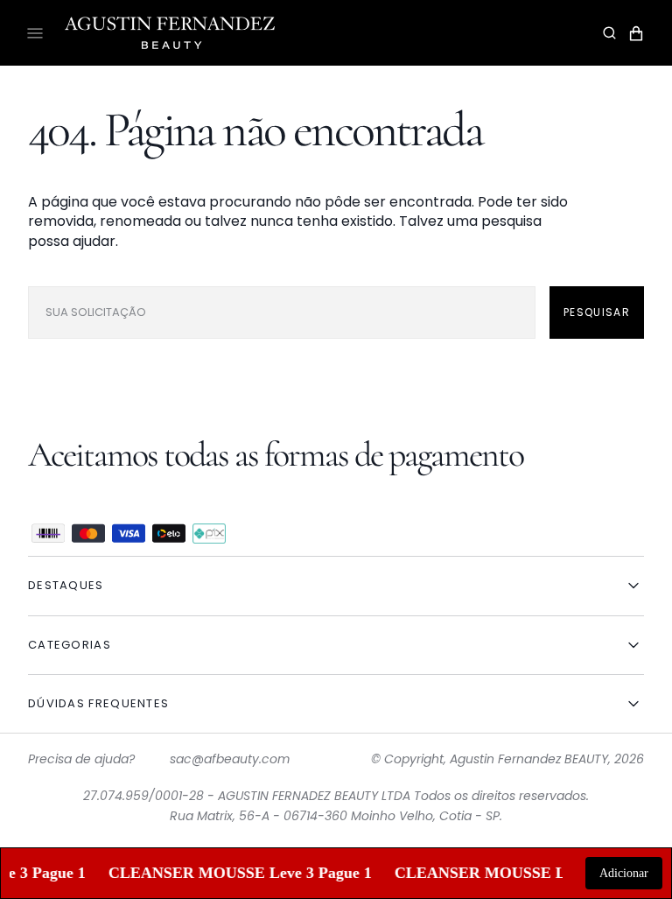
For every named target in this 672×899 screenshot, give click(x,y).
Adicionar (623, 873)
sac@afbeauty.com (230, 759)
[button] (609, 33)
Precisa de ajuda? (81, 759)
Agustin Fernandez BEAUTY (529, 759)
